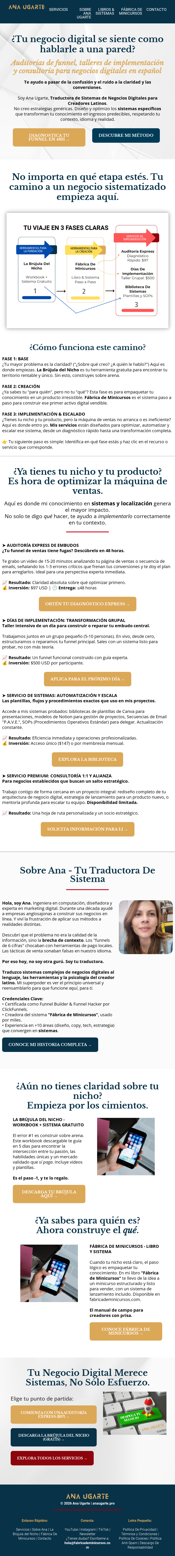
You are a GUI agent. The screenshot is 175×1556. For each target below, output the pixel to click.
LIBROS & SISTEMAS (105, 12)
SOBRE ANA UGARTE (84, 13)
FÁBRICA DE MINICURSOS (130, 12)
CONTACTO (156, 10)
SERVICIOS (58, 10)
